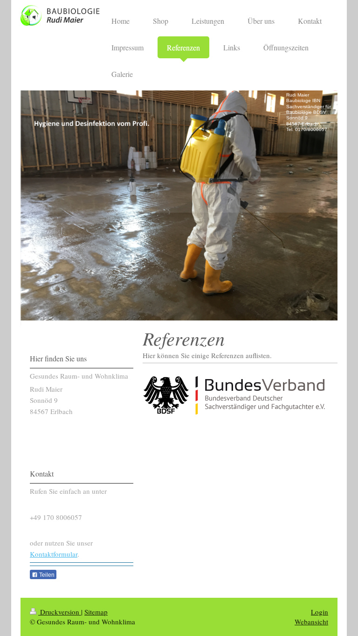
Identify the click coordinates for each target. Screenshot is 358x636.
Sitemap (96, 611)
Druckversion (59, 611)
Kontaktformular (53, 554)
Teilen (46, 575)
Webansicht (311, 621)
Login (319, 611)
